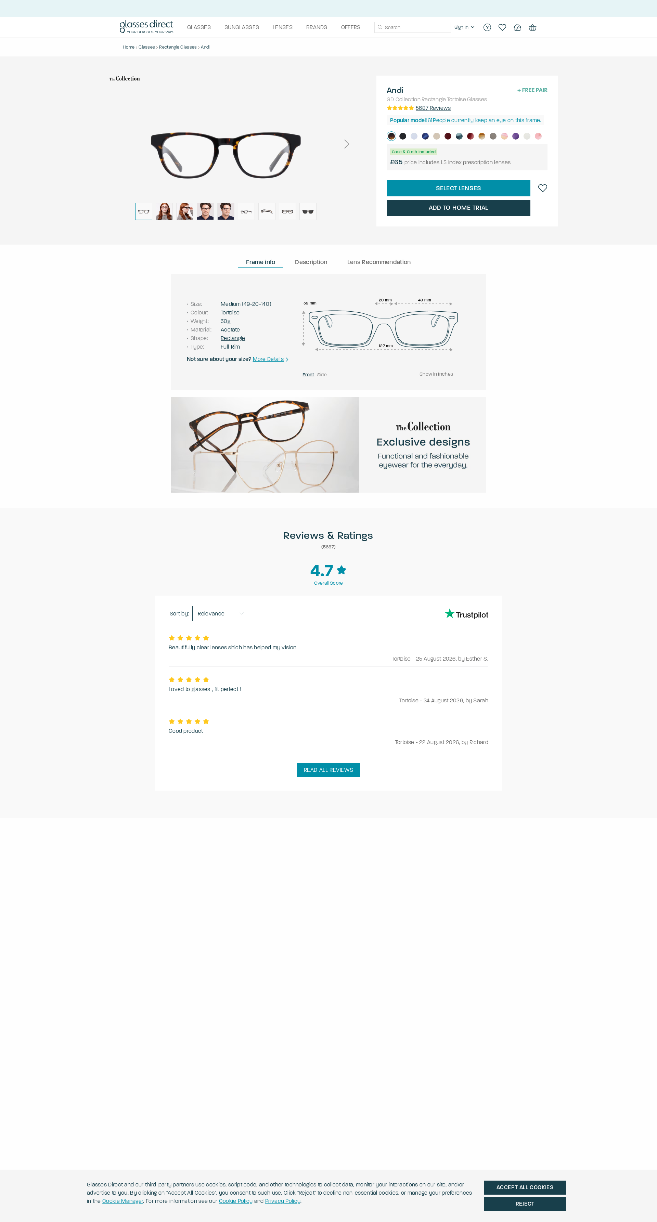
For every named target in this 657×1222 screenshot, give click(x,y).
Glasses (477, 99)
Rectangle (434, 99)
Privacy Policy (282, 1201)
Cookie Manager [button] (122, 1201)
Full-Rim (230, 346)
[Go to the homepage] (146, 27)
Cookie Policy (236, 1201)
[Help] (487, 27)
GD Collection (404, 99)
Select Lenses (458, 188)
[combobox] (412, 27)
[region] (465, 27)
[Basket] (532, 27)
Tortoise (456, 99)
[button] (346, 144)
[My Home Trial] (517, 27)
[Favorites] (502, 27)
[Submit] (379, 27)
